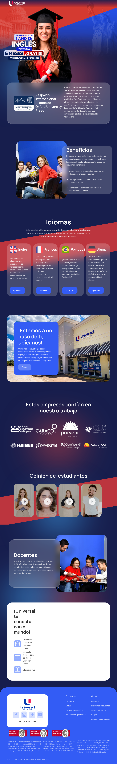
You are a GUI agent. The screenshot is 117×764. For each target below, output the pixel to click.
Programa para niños (74, 710)
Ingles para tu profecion (76, 715)
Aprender (17, 290)
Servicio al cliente (98, 710)
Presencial (70, 701)
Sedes (24, 367)
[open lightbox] (24, 500)
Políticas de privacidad (100, 719)
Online (68, 706)
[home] (18, 3)
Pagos (94, 715)
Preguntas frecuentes (100, 706)
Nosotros (95, 701)
